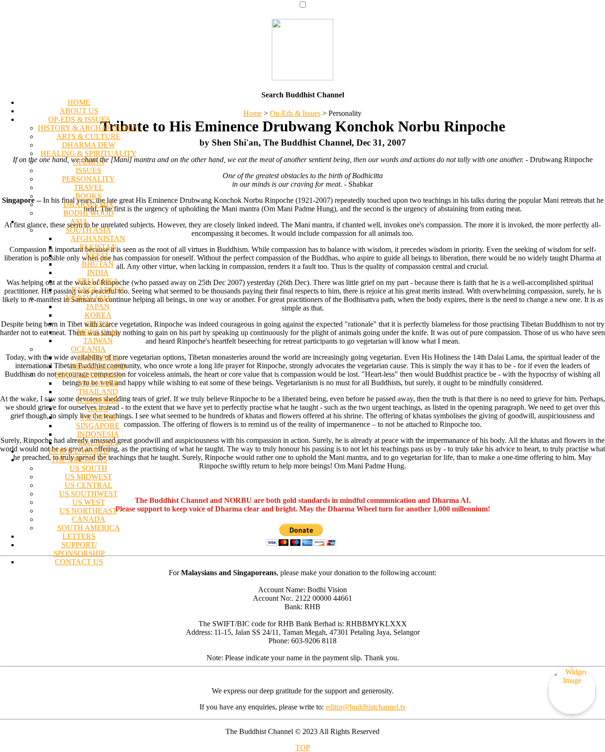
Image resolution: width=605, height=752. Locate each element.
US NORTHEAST (88, 511)
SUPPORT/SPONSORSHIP (79, 549)
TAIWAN (98, 341)
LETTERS (78, 536)
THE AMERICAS (79, 460)
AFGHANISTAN (97, 238)
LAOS (98, 409)
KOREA (98, 315)
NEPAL (98, 255)
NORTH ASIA (89, 298)
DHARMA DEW (88, 145)
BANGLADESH (97, 289)
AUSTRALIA (98, 358)
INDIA (98, 272)
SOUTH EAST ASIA (88, 375)
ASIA (79, 221)
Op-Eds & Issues (295, 113)
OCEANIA (88, 349)
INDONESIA (98, 434)
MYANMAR (98, 383)
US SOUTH (88, 468)
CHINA (98, 324)
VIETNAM (98, 417)
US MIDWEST (88, 477)
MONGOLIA (98, 332)
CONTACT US (79, 562)
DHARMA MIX (88, 204)
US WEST (88, 502)
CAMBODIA (98, 400)
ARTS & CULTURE (88, 136)
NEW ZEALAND (98, 366)
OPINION (88, 162)
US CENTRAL (88, 485)
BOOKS (88, 196)
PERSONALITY (88, 179)
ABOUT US (79, 111)
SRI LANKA (98, 281)
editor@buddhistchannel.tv (366, 707)
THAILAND (98, 392)
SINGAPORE (98, 426)
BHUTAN (98, 264)
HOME (79, 102)
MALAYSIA (98, 443)
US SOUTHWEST (88, 494)
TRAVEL (89, 187)
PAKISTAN (98, 247)
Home (252, 113)
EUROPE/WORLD (79, 451)
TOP (302, 747)
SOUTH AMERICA (88, 528)
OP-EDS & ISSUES (79, 119)
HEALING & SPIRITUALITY (89, 153)
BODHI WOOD (88, 213)
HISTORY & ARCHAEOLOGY (88, 128)
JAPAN (98, 307)
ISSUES (88, 170)
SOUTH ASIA (88, 230)
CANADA (88, 519)
